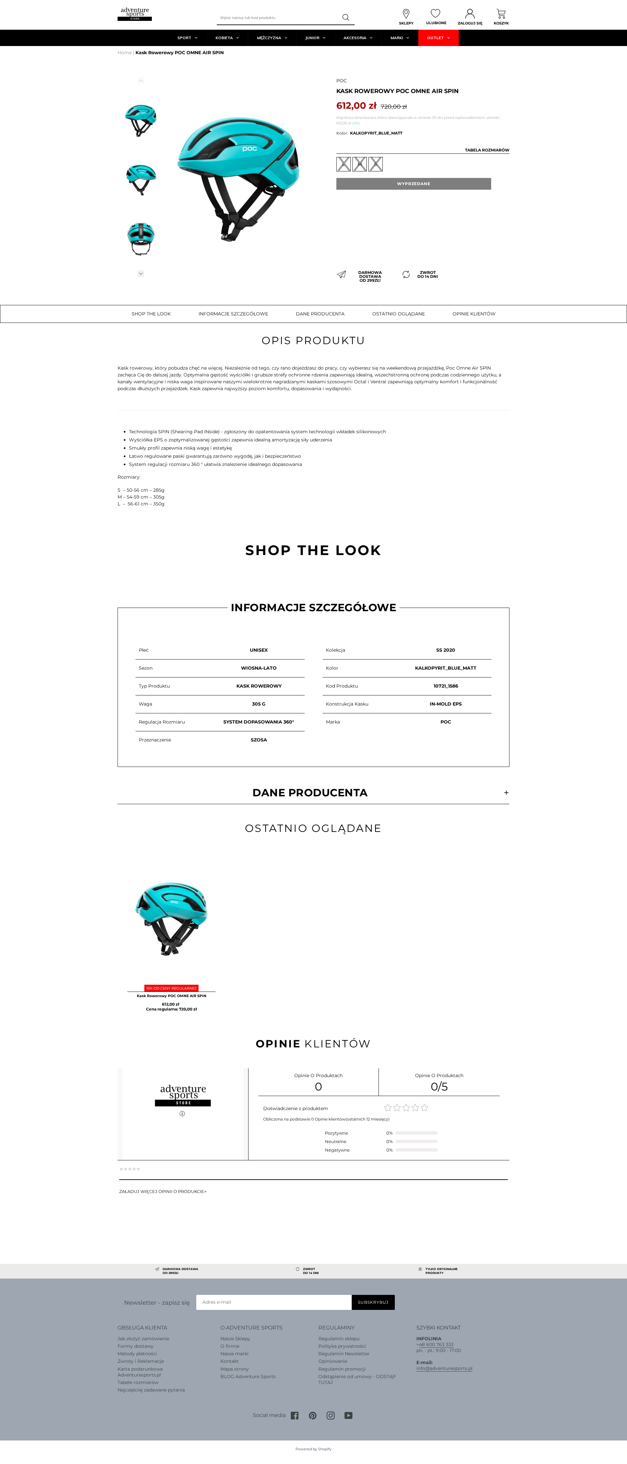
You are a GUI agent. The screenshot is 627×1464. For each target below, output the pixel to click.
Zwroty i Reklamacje (141, 1361)
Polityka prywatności (342, 1346)
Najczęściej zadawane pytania (151, 1390)
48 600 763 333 (436, 1344)
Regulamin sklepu (339, 1339)
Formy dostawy (135, 1346)
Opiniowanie (332, 1361)
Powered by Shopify (313, 1449)
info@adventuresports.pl (444, 1368)
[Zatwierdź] (346, 17)
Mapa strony (234, 1369)
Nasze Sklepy (235, 1339)
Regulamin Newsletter (344, 1354)
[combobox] (277, 17)
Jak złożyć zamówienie (143, 1339)
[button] (140, 273)
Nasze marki (234, 1354)
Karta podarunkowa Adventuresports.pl (140, 1372)
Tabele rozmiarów (138, 1382)
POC (341, 81)
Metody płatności (137, 1354)
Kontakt (229, 1361)
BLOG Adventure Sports (248, 1376)
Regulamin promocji (342, 1369)
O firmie (229, 1346)
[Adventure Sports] (135, 14)
